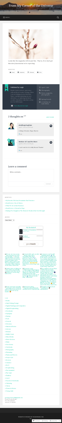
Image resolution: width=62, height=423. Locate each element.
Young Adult (9, 391)
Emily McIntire (27, 237)
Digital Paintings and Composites (16, 306)
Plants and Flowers (11, 355)
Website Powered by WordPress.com (31, 417)
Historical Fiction (11, 326)
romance (8, 362)
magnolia (49, 93)
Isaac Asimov (26, 231)
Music (8, 342)
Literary (8, 329)
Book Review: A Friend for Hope (15, 208)
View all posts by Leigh (21, 106)
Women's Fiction (11, 388)
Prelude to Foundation (29, 230)
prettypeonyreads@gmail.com (14, 397)
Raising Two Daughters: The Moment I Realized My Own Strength (25, 211)
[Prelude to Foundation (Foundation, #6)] (21, 233)
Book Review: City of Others (14, 203)
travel (7, 378)
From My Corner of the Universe (31, 6)
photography (45, 95)
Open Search (57, 17)
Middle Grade (10, 334)
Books (8, 300)
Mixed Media (9, 337)
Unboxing (9, 383)
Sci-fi (7, 365)
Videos (8, 386)
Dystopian (9, 313)
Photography (45, 90)
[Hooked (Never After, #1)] (21, 239)
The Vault (9, 373)
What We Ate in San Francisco (15, 205)
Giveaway (9, 324)
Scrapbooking (10, 368)
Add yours (50, 117)
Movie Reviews (10, 339)
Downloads (9, 311)
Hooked (25, 236)
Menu (7, 17)
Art (7, 298)
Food (7, 318)
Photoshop (9, 352)
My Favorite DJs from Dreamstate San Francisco (20, 200)
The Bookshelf (10, 370)
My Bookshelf (31, 227)
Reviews (8, 360)
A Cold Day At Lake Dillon (45, 103)
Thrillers (8, 375)
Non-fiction (9, 344)
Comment (48, 184)
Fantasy (8, 316)
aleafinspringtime (25, 125)
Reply (51, 126)
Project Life (9, 357)
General (8, 321)
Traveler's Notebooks (12, 380)
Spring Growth (46, 99)
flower (43, 93)
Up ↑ (31, 418)
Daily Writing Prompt (12, 303)
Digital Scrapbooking (12, 308)
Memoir (8, 331)
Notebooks (9, 347)
